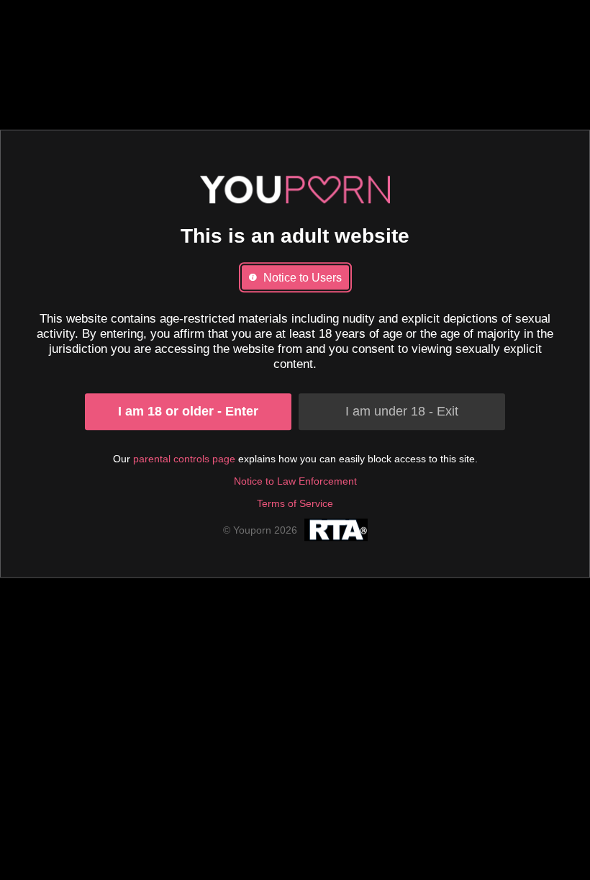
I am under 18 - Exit (401, 411)
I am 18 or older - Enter (188, 411)
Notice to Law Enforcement (295, 481)
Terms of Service (295, 503)
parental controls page (184, 458)
